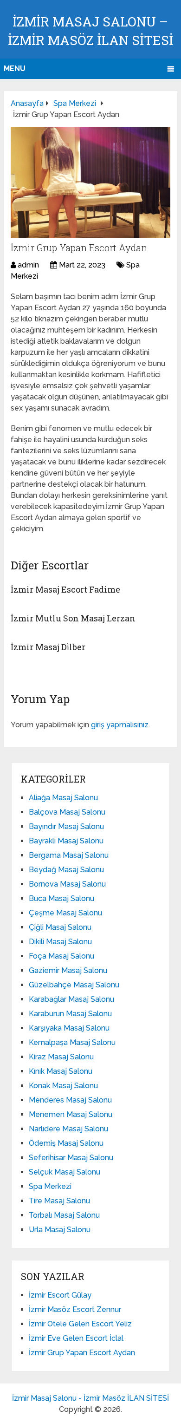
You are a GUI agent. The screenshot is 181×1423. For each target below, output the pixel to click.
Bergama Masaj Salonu (69, 855)
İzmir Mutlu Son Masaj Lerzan (73, 618)
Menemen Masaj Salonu (70, 1114)
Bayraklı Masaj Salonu (66, 840)
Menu (15, 68)
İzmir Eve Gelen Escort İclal (76, 1338)
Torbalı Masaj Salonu (64, 1215)
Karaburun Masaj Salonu (70, 1013)
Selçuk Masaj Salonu (64, 1172)
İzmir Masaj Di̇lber (48, 647)
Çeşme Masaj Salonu (65, 912)
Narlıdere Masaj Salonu (68, 1128)
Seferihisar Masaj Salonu (71, 1157)
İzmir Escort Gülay (60, 1295)
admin (28, 265)
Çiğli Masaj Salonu (60, 927)
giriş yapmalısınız (120, 724)
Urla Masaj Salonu (59, 1229)
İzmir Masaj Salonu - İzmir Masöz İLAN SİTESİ (90, 1398)
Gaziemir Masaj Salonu (68, 970)
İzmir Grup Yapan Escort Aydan (82, 1352)
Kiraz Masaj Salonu (61, 1056)
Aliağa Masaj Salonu (63, 797)
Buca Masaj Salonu (61, 898)
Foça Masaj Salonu (61, 956)
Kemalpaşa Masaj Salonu (72, 1042)
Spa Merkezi (50, 1186)
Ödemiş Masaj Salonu (66, 1143)
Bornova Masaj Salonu (67, 884)
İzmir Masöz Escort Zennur (75, 1309)
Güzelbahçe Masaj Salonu (74, 984)
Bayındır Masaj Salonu (66, 826)
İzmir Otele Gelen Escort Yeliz (80, 1323)
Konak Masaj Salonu (63, 1085)
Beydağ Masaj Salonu (66, 869)
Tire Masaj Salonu (59, 1200)
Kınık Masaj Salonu (60, 1071)
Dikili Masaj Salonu (60, 941)
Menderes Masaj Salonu (70, 1100)
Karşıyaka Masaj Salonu (69, 1028)
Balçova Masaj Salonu (67, 812)
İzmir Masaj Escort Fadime (65, 589)
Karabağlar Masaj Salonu (71, 999)
